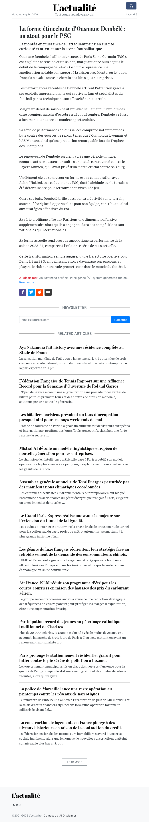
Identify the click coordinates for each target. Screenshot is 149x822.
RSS (18, 804)
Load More (74, 762)
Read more (26, 282)
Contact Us (51, 815)
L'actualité (74, 7)
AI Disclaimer (67, 815)
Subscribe (120, 320)
